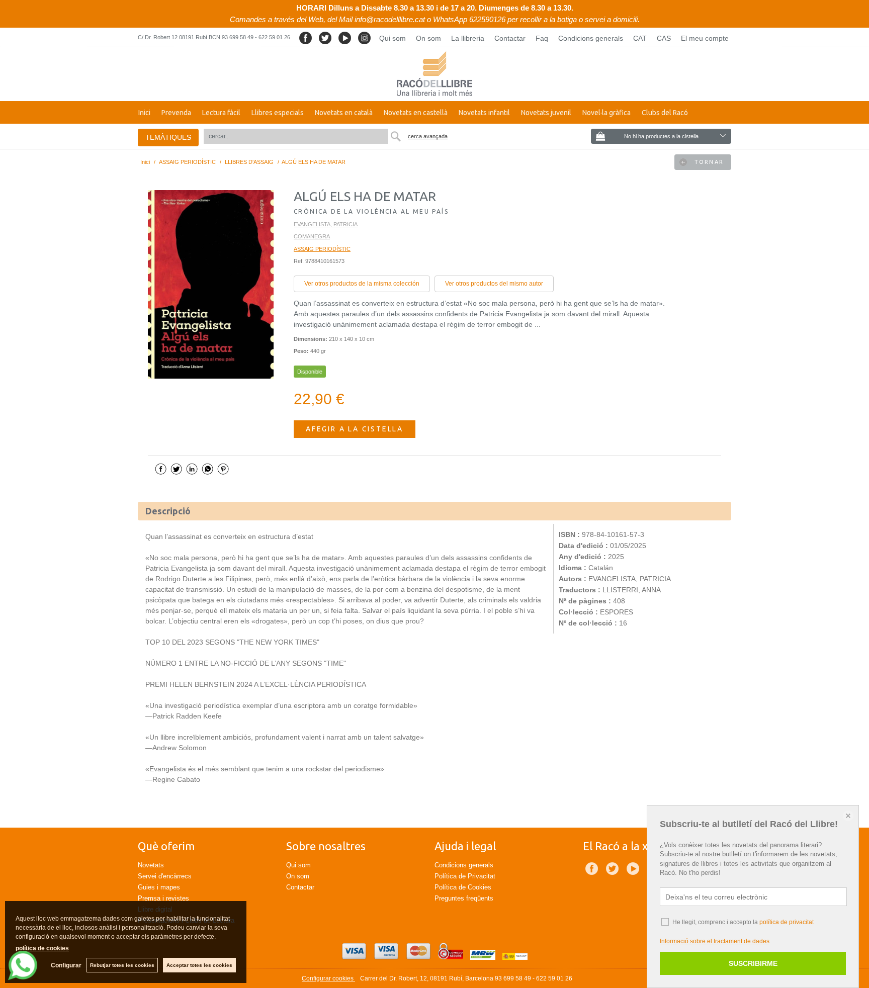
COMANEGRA (312, 236)
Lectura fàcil (221, 113)
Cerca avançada (428, 136)
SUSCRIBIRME (753, 963)
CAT (640, 38)
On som (428, 38)
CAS (664, 38)
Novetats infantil (484, 113)
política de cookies (42, 948)
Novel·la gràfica (606, 113)
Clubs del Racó (665, 113)
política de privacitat (786, 922)
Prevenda (176, 113)
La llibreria (467, 38)
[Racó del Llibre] (434, 73)
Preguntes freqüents (463, 898)
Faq (542, 38)
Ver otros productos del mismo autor (494, 283)
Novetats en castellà (416, 113)
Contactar (510, 38)
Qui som (392, 38)
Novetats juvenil (546, 113)
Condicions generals (590, 38)
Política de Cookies (462, 887)
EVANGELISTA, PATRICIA (326, 224)
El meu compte (705, 38)
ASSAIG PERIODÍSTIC (322, 249)
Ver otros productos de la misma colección (361, 283)
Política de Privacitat (464, 876)
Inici (144, 113)
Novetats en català (344, 113)
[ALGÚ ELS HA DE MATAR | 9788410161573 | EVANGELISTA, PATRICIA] (211, 284)
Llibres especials (277, 113)
